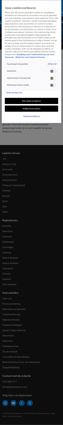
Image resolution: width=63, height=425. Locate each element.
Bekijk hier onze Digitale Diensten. (30, 57)
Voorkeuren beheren (31, 116)
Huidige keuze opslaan (31, 108)
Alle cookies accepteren (31, 101)
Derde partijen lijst (14, 93)
